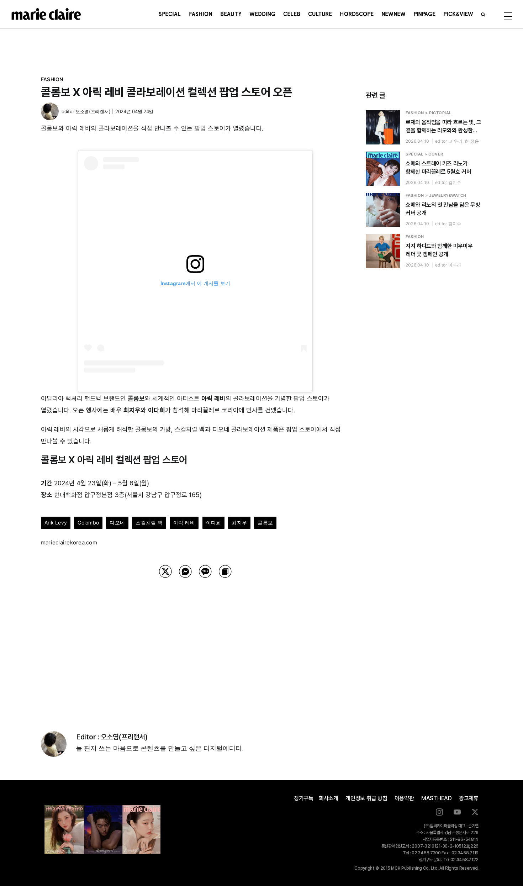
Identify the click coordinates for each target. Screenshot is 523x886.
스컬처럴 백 (149, 523)
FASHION (52, 79)
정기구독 (303, 798)
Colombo (88, 523)
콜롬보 (265, 523)
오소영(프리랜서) (92, 111)
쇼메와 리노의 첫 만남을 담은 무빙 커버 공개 (443, 208)
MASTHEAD (436, 798)
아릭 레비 (184, 523)
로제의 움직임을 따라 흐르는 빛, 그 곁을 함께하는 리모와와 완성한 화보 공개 (443, 127)
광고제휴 (469, 798)
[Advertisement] (195, 645)
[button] (483, 14)
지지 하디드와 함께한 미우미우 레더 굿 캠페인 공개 (439, 250)
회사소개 (328, 798)
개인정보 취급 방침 (366, 798)
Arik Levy (55, 523)
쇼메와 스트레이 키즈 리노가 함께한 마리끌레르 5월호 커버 (438, 167)
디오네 (117, 523)
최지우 (239, 523)
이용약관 (404, 798)
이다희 (213, 523)
